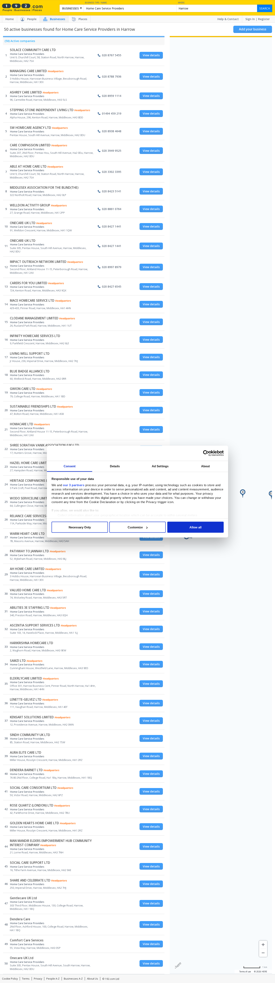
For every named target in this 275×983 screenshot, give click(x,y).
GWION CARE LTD (22, 389)
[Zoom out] (263, 953)
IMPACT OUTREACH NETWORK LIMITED (38, 262)
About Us (92, 978)
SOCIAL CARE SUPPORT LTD (30, 863)
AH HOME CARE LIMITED (27, 569)
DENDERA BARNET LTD (26, 770)
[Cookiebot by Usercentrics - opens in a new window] (206, 453)
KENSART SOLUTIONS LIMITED (32, 717)
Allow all (195, 527)
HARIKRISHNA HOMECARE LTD (31, 643)
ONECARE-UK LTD (22, 223)
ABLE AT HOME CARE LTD (28, 166)
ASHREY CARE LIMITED (26, 92)
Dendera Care (20, 919)
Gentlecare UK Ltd (23, 898)
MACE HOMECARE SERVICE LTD (32, 300)
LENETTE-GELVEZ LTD (25, 699)
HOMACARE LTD (21, 424)
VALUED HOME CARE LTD (28, 590)
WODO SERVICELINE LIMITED (30, 498)
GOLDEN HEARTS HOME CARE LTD (34, 823)
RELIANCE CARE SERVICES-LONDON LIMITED (41, 516)
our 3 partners (73, 485)
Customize (135, 527)
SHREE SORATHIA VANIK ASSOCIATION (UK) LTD (44, 445)
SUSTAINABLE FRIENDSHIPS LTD (33, 406)
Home (9, 19)
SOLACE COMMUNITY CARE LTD (33, 50)
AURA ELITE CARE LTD (25, 752)
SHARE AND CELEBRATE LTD (30, 880)
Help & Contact (228, 19)
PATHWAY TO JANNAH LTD (29, 551)
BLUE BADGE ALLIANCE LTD (30, 371)
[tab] (19, 42)
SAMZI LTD (18, 661)
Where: (181, 2)
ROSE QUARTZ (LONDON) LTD (31, 805)
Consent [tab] (70, 466)
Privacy (38, 978)
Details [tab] (115, 466)
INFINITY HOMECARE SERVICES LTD (35, 336)
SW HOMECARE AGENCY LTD (30, 128)
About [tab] (205, 466)
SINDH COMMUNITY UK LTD (30, 735)
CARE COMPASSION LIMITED (30, 145)
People (31, 19)
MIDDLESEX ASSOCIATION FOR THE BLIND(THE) (44, 188)
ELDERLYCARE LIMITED (26, 678)
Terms (26, 978)
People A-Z (53, 978)
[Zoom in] (263, 945)
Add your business (252, 29)
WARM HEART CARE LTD (27, 534)
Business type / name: (96, 2)
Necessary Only (80, 527)
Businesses (57, 19)
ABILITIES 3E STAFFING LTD (29, 608)
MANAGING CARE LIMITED (28, 71)
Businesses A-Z (73, 978)
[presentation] (19, 42)
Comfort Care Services (26, 940)
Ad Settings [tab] (160, 466)
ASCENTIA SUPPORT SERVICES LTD (35, 625)
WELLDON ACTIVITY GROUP (30, 205)
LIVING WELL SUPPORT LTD (30, 354)
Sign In (250, 19)
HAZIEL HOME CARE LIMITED (30, 463)
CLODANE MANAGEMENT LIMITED (34, 318)
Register (264, 19)
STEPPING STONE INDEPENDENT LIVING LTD (41, 110)
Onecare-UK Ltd (21, 958)
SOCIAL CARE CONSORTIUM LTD (33, 788)
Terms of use (245, 971)
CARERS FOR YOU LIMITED (28, 283)
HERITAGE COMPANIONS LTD (31, 481)
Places (83, 19)
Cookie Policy (10, 978)
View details (151, 55)
